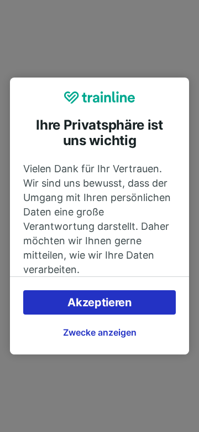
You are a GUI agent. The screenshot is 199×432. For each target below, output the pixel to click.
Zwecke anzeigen (100, 332)
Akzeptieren (99, 302)
